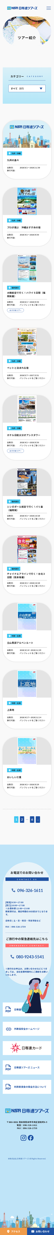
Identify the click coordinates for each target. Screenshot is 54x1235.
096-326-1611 (30, 890)
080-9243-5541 (30, 957)
